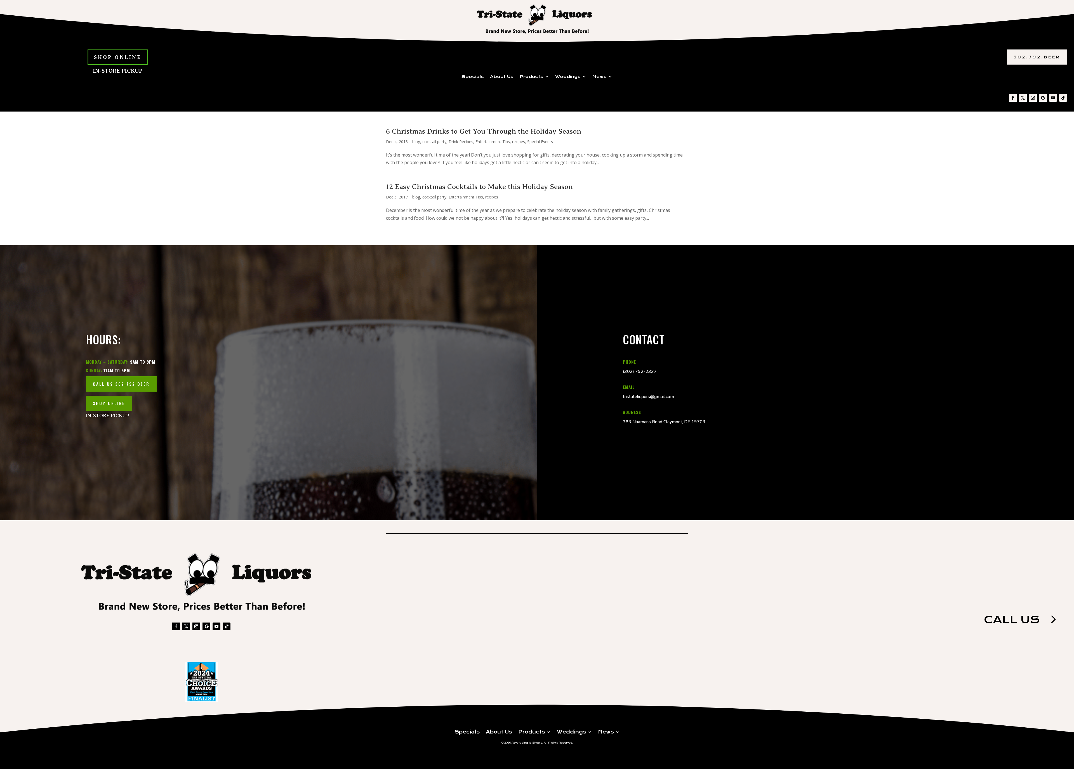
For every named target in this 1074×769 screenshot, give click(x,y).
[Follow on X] (1023, 98)
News (599, 77)
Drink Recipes (461, 141)
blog (416, 141)
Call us (1012, 619)
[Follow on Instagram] (1033, 98)
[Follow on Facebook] (1013, 98)
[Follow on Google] (1043, 98)
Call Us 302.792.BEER (121, 384)
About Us (502, 77)
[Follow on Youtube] (1053, 98)
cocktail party (434, 141)
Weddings (568, 77)
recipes (518, 141)
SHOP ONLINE (118, 57)
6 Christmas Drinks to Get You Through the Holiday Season (483, 131)
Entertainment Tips (492, 141)
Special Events (540, 141)
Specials (472, 77)
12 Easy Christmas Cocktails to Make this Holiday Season (479, 187)
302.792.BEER (1037, 57)
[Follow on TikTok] (1063, 98)
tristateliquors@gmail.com (648, 397)
